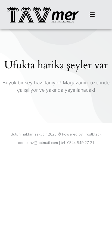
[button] (92, 14)
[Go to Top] (103, 240)
